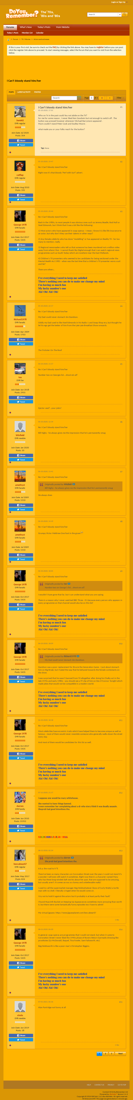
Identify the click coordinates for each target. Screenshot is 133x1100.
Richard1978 (20, 319)
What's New (26, 27)
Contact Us (99, 1085)
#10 (120, 644)
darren (20, 806)
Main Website (62, 27)
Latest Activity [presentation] (23, 92)
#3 (121, 212)
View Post (74, 484)
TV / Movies (25, 39)
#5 (121, 364)
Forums (10, 27)
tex (20, 377)
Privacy (111, 1085)
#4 (121, 306)
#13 (120, 851)
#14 (120, 930)
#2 (121, 162)
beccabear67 (20, 864)
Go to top (122, 1085)
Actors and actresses (41, 39)
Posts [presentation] (11, 92)
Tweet (22, 144)
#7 (121, 472)
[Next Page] (110, 98)
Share (22, 141)
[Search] (125, 14)
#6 (121, 422)
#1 (121, 107)
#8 (121, 522)
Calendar (39, 33)
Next (120, 1054)
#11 (120, 720)
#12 (120, 793)
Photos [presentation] (37, 92)
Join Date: (16, 133)
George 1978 (20, 225)
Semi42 (20, 120)
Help (89, 1085)
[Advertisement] (70, 68)
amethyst (20, 485)
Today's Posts (44, 27)
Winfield (20, 435)
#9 (121, 571)
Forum (15, 39)
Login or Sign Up (118, 2)
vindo (20, 1015)
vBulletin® (113, 1094)
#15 (120, 1002)
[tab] (11, 92)
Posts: (18, 136)
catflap (20, 175)
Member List (27, 33)
